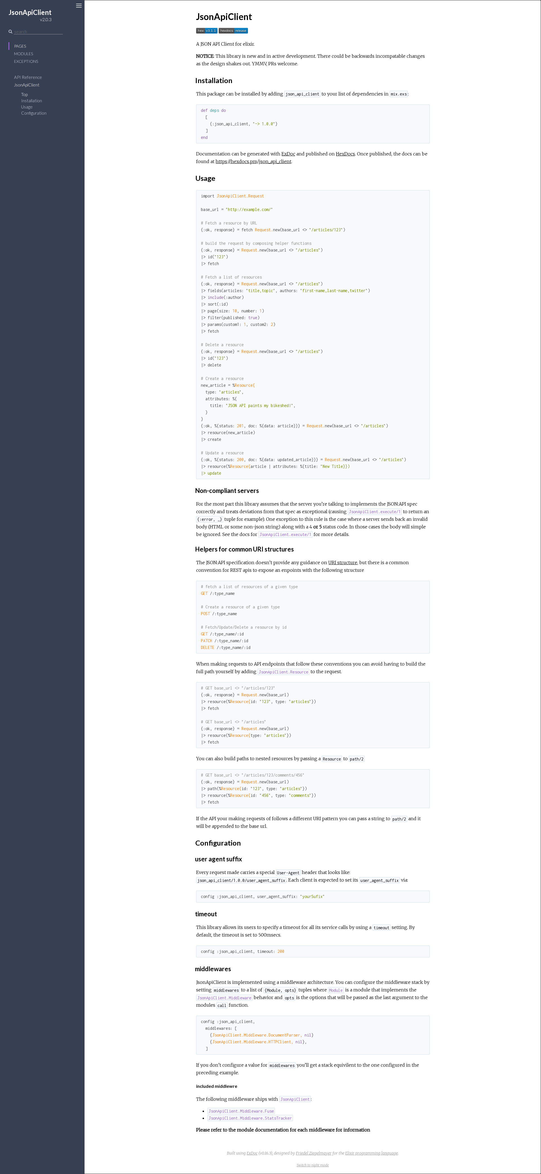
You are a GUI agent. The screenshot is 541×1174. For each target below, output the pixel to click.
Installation (31, 100)
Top (24, 94)
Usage (27, 106)
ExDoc (288, 154)
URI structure (342, 562)
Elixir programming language (371, 1153)
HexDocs (345, 154)
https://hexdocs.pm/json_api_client (253, 161)
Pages (20, 46)
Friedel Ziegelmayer (314, 1153)
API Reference (28, 77)
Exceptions (26, 61)
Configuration (33, 112)
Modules (23, 53)
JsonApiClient (26, 84)
